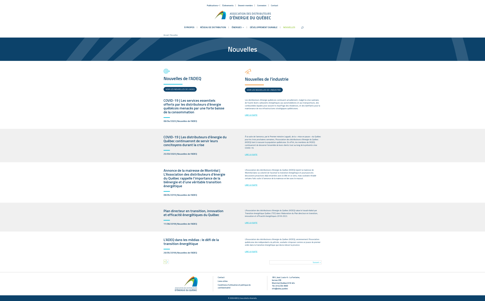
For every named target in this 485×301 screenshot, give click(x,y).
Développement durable (263, 27)
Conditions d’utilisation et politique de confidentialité (234, 286)
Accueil (166, 35)
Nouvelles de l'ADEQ (187, 121)
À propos (189, 27)
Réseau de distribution (213, 27)
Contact (274, 5)
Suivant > (317, 262)
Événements (228, 5)
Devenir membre (245, 5)
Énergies (237, 27)
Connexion (261, 5)
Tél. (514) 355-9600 (280, 285)
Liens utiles (223, 281)
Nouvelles (289, 27)
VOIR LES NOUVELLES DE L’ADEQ (180, 89)
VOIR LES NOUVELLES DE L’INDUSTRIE (264, 89)
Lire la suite (251, 115)
